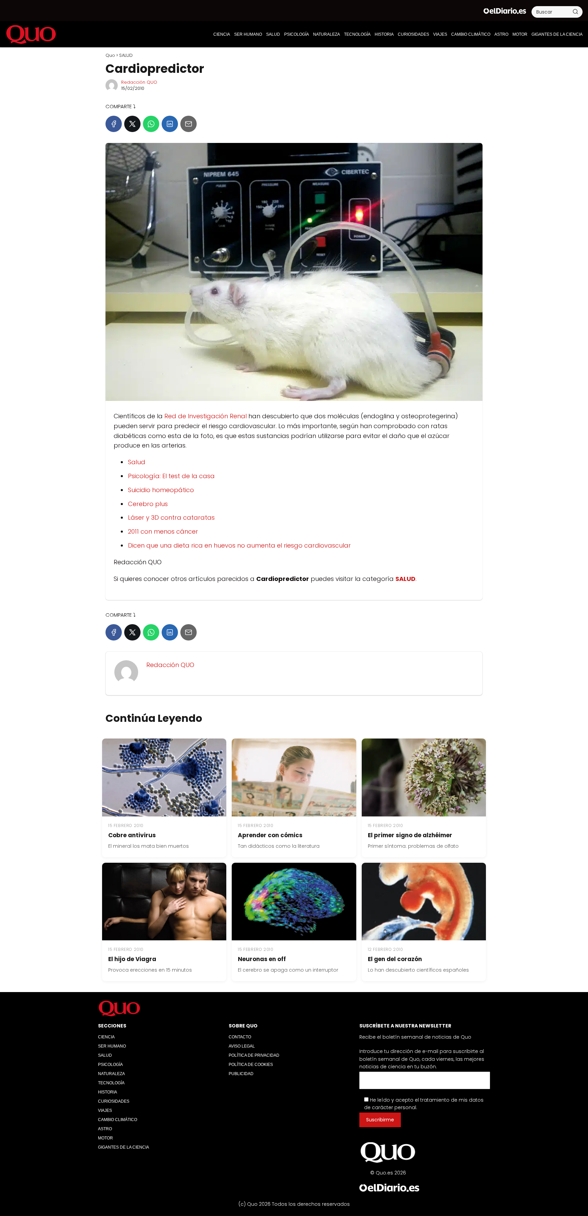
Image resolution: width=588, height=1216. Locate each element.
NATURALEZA (326, 34)
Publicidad (241, 1073)
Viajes (440, 34)
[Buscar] (575, 11)
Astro (501, 34)
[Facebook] (113, 124)
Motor (519, 34)
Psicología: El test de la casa (171, 476)
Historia (384, 34)
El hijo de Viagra (132, 959)
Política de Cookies (251, 1064)
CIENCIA (221, 34)
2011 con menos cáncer (163, 531)
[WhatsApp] (151, 124)
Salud (136, 462)
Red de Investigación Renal (205, 416)
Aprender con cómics (270, 835)
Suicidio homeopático (161, 490)
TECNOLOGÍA (357, 34)
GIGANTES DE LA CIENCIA (557, 34)
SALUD (273, 34)
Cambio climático (470, 34)
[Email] (188, 124)
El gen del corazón (395, 959)
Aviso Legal (242, 1046)
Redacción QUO (139, 82)
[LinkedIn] (170, 124)
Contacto (240, 1037)
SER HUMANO (248, 34)
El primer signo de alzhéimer (410, 835)
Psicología (296, 34)
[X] (132, 124)
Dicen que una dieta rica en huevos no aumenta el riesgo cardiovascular (239, 545)
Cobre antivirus (132, 835)
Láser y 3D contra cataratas (171, 517)
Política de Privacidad (254, 1055)
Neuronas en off (262, 959)
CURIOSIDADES (413, 34)
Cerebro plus (148, 504)
